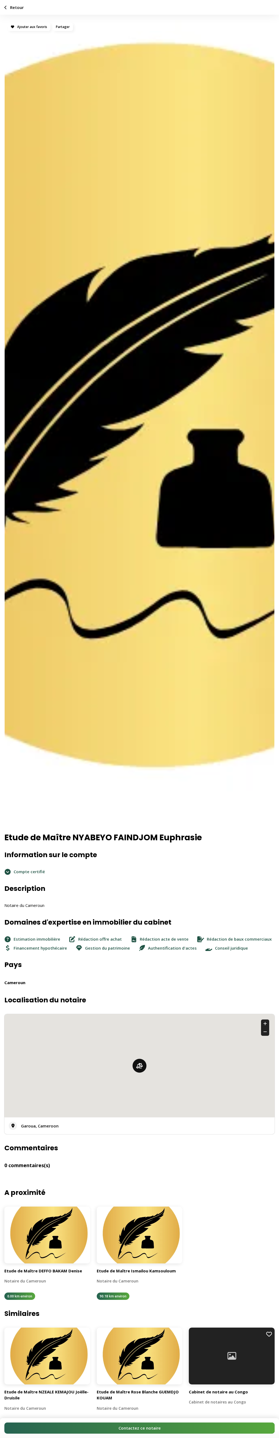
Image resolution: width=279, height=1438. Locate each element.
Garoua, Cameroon (40, 1126)
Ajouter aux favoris (31, 26)
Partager (63, 26)
